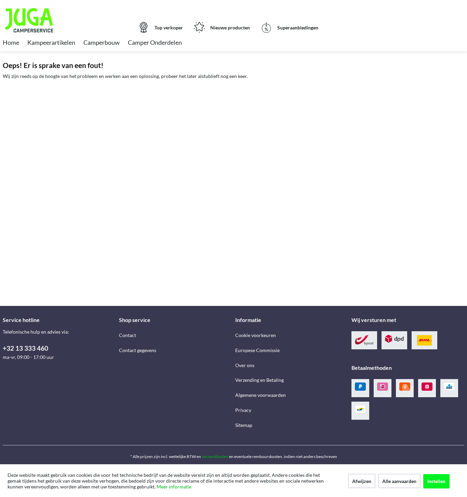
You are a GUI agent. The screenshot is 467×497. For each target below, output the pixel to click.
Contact (127, 335)
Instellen (436, 481)
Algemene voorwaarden (260, 395)
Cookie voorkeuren (255, 335)
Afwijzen (361, 481)
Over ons (244, 365)
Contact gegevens (137, 350)
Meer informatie (174, 486)
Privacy (243, 410)
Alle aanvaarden (399, 481)
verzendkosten (215, 456)
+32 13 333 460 (25, 348)
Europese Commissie (257, 350)
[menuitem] (11, 43)
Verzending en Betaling (259, 380)
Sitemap (243, 425)
